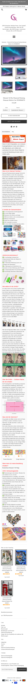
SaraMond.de (18, 677)
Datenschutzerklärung (6, 632)
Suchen (3, 644)
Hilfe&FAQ (3, 642)
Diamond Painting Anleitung (8, 647)
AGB (2, 645)
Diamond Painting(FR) (6, 657)
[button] (6, 574)
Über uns (3, 627)
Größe (6, 107)
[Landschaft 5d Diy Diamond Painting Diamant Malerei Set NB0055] (7, 557)
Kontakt (3, 625)
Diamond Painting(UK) (6, 655)
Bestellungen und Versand (7, 630)
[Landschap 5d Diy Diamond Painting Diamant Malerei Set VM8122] (21, 557)
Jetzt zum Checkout (14, 121)
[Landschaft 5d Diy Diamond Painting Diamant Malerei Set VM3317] (7, 588)
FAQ (13, 131)
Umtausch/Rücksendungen (7, 649)
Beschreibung (6, 131)
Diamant (18, 107)
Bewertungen (4, 629)
